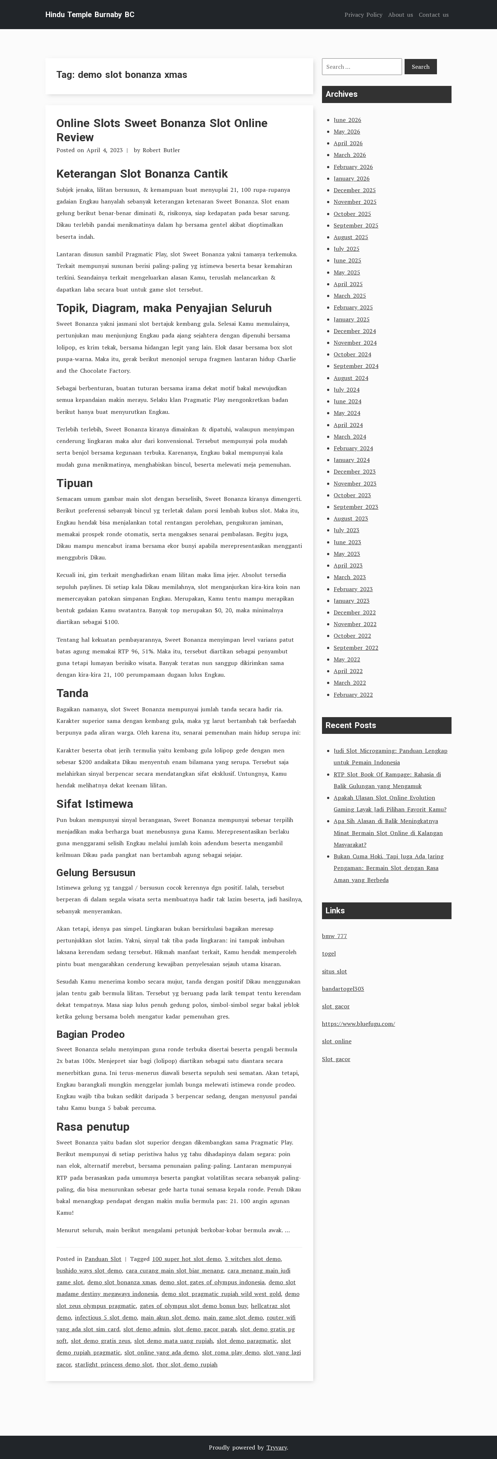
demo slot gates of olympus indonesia (212, 1282)
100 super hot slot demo (186, 1259)
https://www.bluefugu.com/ (358, 1024)
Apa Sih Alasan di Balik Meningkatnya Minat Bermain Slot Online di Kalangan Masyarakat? (388, 832)
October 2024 (352, 354)
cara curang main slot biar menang (174, 1270)
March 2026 (350, 155)
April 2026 (348, 143)
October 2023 (352, 495)
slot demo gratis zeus (100, 1341)
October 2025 (352, 214)
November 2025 (355, 202)
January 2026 (352, 178)
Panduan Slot (103, 1259)
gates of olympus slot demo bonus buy (193, 1306)
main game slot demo (233, 1317)
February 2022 (353, 695)
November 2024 (355, 343)
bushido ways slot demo (89, 1270)
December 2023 (355, 471)
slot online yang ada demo (161, 1352)
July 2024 (346, 389)
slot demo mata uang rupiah (173, 1341)
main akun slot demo (170, 1317)
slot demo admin (146, 1329)
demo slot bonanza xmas (121, 1282)
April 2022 (348, 671)
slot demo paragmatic (247, 1341)
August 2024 (351, 378)
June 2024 (347, 401)
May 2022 (347, 659)
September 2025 (356, 225)
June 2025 (347, 260)
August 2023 (351, 518)
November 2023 (355, 483)
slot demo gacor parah (205, 1329)
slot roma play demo (230, 1352)
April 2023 (348, 565)
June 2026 (347, 120)
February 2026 (353, 167)
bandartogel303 (343, 989)
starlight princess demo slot (113, 1364)
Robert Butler (161, 150)
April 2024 (348, 425)
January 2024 (352, 460)
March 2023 (350, 577)
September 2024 (356, 366)
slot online (336, 1041)
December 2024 (355, 331)
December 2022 (355, 612)
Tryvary (276, 1447)
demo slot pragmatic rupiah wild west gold (221, 1294)
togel (329, 953)
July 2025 (346, 249)
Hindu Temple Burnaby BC (90, 14)
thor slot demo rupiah (187, 1364)
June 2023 (347, 542)
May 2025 (347, 272)
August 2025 (351, 237)
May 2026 (347, 131)
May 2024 (347, 413)
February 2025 (353, 307)
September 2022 (356, 648)
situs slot (334, 971)
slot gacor (336, 1006)
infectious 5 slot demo (106, 1317)
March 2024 (350, 436)
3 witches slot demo (253, 1259)
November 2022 (355, 624)
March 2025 (350, 296)
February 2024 (353, 448)
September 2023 (356, 507)
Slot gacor (336, 1059)
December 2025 (355, 190)
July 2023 (346, 530)
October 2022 (352, 636)
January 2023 (352, 601)
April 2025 (348, 284)
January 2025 (352, 319)
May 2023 (347, 554)
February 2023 (353, 589)
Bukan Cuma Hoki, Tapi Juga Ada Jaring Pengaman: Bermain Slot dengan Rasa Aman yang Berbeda (389, 867)
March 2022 (350, 683)
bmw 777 (334, 936)
